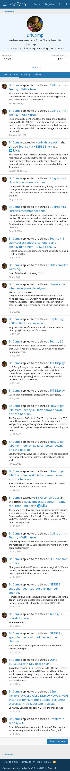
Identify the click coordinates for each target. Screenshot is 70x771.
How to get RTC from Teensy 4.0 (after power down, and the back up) (36, 410)
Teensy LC (56, 341)
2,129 (7, 59)
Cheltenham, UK (51, 40)
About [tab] (38, 74)
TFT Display (57, 363)
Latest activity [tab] (10, 74)
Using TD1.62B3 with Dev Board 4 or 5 (33, 662)
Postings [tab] (26, 74)
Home (47, 761)
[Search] (66, 4)
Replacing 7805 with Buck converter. (36, 321)
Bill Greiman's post (48, 497)
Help (39, 761)
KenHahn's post (46, 142)
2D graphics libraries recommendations (37, 180)
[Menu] (5, 4)
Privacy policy (28, 761)
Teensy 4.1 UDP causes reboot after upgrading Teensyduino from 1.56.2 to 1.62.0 (36, 242)
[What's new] (59, 4)
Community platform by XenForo (29, 768)
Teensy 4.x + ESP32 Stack (35, 146)
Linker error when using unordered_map (37, 286)
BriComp (15, 85)
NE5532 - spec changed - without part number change (35, 588)
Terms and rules (10, 761)
